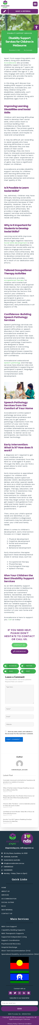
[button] (36, 27)
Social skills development (15, 243)
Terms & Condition (25, 1024)
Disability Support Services (19, 33)
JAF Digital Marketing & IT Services (23, 1018)
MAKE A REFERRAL (23, 11)
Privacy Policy (12, 1024)
